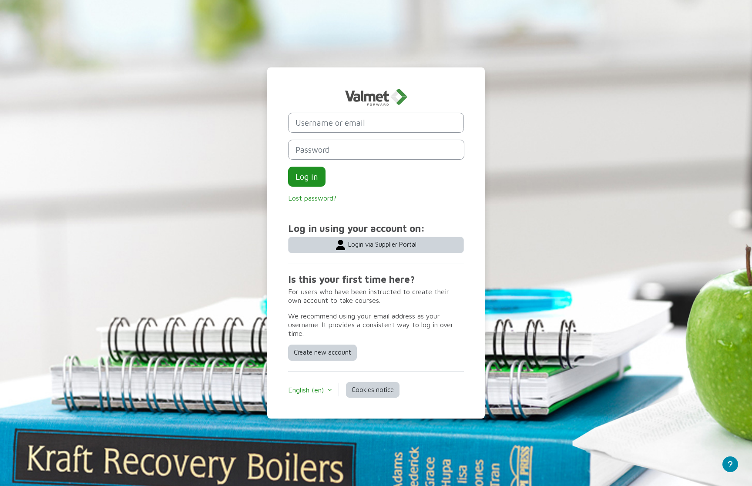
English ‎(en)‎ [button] (307, 390)
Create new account (322, 352)
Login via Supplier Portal (381, 244)
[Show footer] (730, 464)
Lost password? (312, 198)
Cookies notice (373, 389)
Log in (306, 176)
